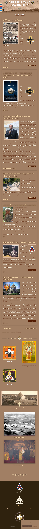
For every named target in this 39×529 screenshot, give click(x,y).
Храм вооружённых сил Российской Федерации (18, 278)
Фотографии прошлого (19, 437)
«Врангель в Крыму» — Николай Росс (19, 242)
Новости (6, 67)
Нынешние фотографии (19, 465)
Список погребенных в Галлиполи (19, 408)
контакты (10, 508)
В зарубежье (7, 168)
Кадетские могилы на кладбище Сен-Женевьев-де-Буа (18, 174)
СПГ (8, 332)
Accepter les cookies (27, 526)
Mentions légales (17, 508)
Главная (4, 332)
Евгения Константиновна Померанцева (19, 204)
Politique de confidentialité (27, 508)
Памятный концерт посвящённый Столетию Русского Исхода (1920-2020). (17, 75)
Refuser (35, 526)
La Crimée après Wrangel (13, 20)
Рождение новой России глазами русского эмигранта (16, 117)
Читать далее (32, 65)
